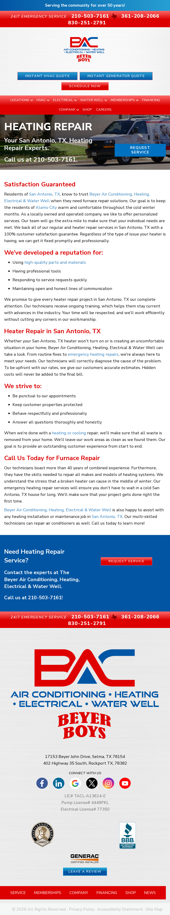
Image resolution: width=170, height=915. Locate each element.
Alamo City (46, 207)
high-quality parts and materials (55, 262)
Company (67, 109)
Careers (104, 109)
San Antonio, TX (44, 194)
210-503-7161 (54, 159)
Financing (151, 100)
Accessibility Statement (120, 909)
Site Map (154, 909)
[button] (31, 100)
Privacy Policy (81, 909)
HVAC (41, 100)
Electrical (63, 100)
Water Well (91, 100)
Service (18, 892)
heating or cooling (69, 433)
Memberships (122, 100)
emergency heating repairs (93, 354)
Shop (87, 109)
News (150, 892)
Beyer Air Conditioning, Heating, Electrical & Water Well (57, 510)
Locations (19, 100)
